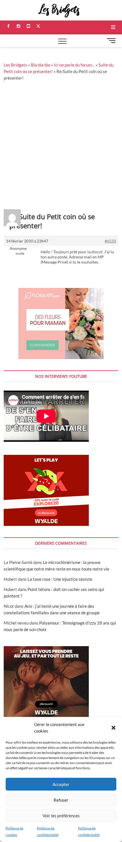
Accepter (61, 784)
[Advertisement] (61, 145)
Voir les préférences (61, 815)
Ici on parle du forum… (74, 64)
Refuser (61, 799)
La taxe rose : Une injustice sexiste (60, 579)
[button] (113, 728)
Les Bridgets (15, 64)
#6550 (110, 241)
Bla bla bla (40, 64)
